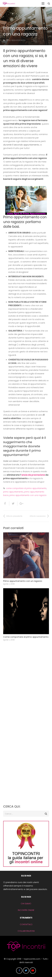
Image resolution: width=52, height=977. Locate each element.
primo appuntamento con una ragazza (27, 495)
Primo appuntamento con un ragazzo (22, 580)
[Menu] (43, 3)
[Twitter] (26, 970)
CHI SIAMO (26, 903)
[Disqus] (26, 685)
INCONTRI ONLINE (26, 910)
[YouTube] (33, 970)
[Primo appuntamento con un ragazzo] (26, 555)
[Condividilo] (6, 503)
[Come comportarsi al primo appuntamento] (26, 611)
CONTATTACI (26, 924)
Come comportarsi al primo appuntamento (26, 636)
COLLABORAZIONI (26, 930)
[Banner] (26, 866)
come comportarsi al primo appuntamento (26, 488)
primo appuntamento (13, 492)
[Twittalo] (13, 503)
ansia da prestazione (33, 474)
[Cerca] (49, 3)
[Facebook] (19, 970)
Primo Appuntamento (16, 40)
